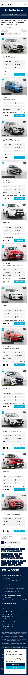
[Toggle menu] (25, 5)
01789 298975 (22, 71)
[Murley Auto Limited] (2, 1)
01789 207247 (22, 278)
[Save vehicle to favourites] (3, 39)
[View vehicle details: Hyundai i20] (14, 253)
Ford (13, 551)
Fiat (8, 551)
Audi (11, 548)
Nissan (3, 560)
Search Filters (15, 14)
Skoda (8, 563)
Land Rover (5, 555)
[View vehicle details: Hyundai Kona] (14, 170)
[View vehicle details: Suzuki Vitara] (14, 211)
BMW (16, 548)
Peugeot (16, 560)
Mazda (17, 555)
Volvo (18, 565)
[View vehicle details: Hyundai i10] (14, 377)
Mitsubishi (19, 558)
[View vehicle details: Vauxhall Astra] (14, 336)
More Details (19, 74)
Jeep (16, 553)
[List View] (5, 34)
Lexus (11, 555)
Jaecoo (4, 553)
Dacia (3, 551)
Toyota (20, 563)
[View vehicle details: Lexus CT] (14, 294)
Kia (20, 553)
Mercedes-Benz (6, 558)
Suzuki (14, 563)
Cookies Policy (12, 661)
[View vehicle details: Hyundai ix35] (14, 45)
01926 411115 (22, 112)
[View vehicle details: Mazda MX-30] (14, 460)
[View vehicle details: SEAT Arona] (14, 419)
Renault (23, 560)
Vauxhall (4, 565)
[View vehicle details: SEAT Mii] (14, 86)
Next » (24, 30)
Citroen (22, 548)
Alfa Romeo (5, 548)
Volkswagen (11, 565)
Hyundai (19, 551)
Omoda (10, 560)
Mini (13, 558)
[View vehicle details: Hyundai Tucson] (14, 128)
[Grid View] (2, 34)
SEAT (3, 563)
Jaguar (10, 553)
